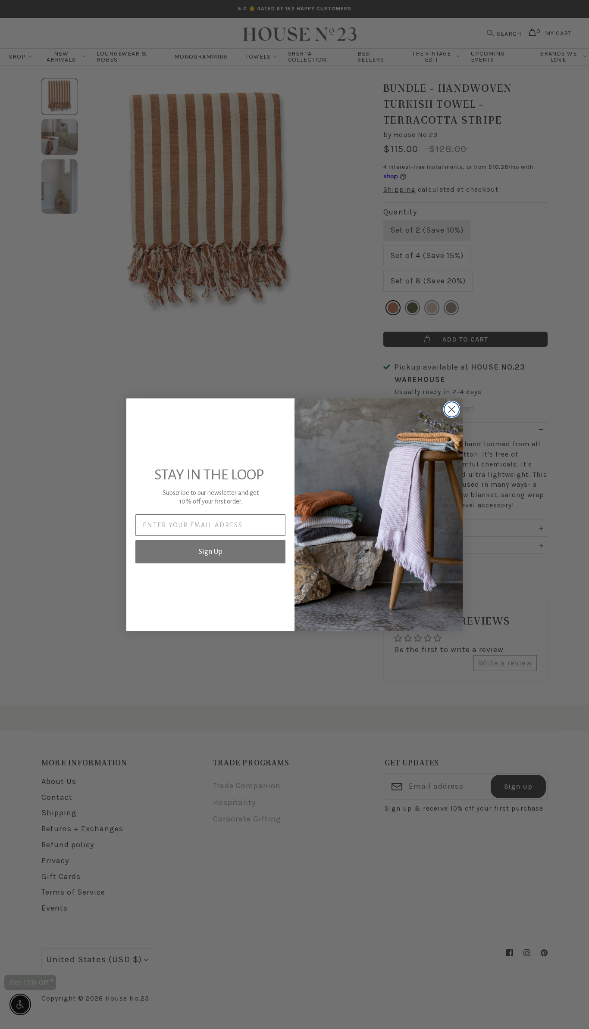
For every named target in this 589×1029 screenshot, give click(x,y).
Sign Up (210, 552)
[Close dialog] (451, 409)
